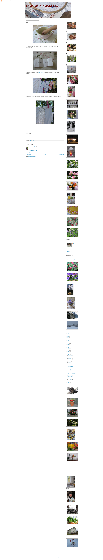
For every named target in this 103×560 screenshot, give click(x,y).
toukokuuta (70, 375)
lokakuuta (70, 358)
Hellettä (69, 370)
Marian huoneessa (41, 6)
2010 (68, 382)
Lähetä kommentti (30, 152)
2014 (68, 350)
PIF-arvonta (70, 372)
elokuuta (69, 361)
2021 (68, 340)
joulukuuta (70, 355)
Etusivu (45, 154)
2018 (68, 344)
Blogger (58, 557)
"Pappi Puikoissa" (41, 72)
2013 (68, 351)
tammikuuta (70, 380)
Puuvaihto (69, 369)
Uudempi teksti (28, 154)
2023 (68, 337)
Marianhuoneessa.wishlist (71, 259)
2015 (68, 348)
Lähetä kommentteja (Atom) (32, 156)
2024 (68, 336)
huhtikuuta (70, 376)
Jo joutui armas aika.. (71, 373)
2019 (68, 343)
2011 (68, 354)
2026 (68, 333)
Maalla (69, 365)
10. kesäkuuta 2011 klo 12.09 (33, 150)
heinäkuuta (70, 362)
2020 (68, 341)
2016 (68, 347)
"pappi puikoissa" (32, 146)
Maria (74, 243)
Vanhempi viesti (61, 154)
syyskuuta (70, 359)
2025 (68, 334)
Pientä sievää (70, 366)
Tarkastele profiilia (69, 251)
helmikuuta (70, 379)
